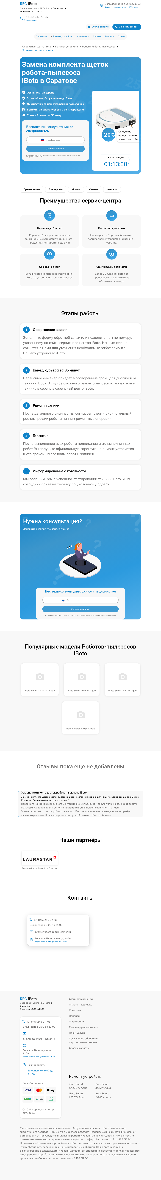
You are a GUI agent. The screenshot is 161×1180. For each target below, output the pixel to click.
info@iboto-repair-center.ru (38, 1038)
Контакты (109, 36)
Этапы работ (56, 189)
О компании (41, 36)
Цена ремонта (82, 36)
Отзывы (121, 36)
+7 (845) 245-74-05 (36, 16)
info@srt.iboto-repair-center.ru (53, 931)
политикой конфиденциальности (103, 615)
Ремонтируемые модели (84, 1027)
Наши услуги (77, 1032)
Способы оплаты (79, 1047)
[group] (39, 860)
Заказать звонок (128, 26)
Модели (76, 189)
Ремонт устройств (62, 36)
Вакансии (97, 36)
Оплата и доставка (80, 1004)
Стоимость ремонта (81, 998)
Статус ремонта (100, 26)
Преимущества (32, 189)
